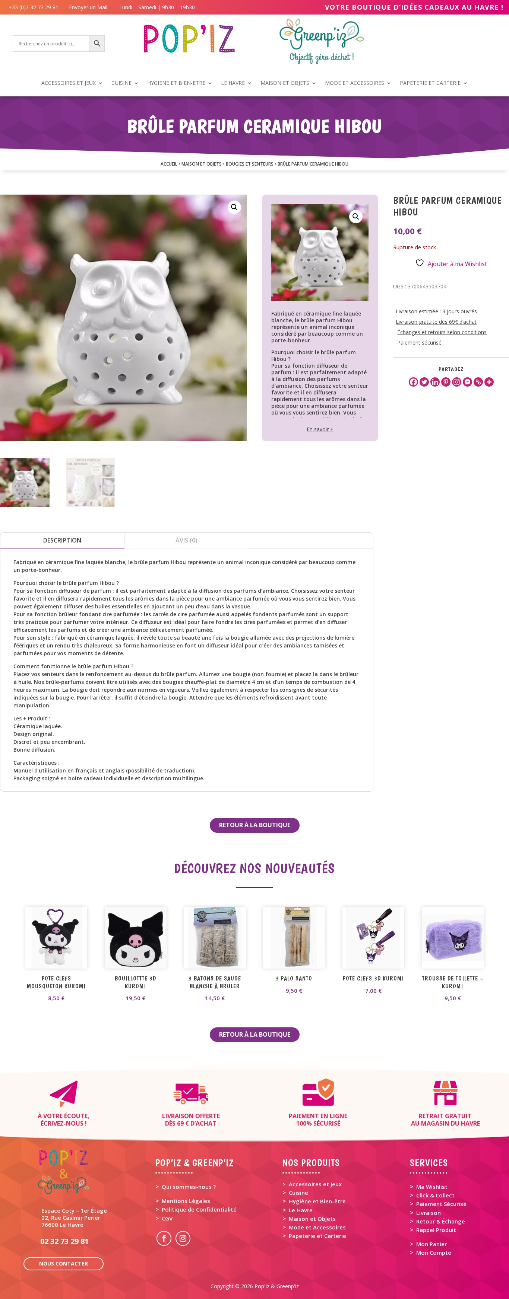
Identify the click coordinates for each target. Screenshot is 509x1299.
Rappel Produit (436, 1230)
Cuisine (298, 1192)
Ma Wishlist (432, 1186)
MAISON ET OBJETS (284, 83)
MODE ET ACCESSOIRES (354, 83)
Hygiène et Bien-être (317, 1201)
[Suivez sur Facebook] (164, 1238)
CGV (167, 1218)
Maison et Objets (312, 1218)
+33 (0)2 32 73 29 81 (35, 7)
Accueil (169, 164)
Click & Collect (435, 1195)
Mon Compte (433, 1252)
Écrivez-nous (62, 1123)
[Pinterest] (445, 382)
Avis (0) (186, 540)
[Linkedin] (435, 382)
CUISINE (121, 83)
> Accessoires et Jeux (312, 1184)
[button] (234, 207)
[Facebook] (413, 382)
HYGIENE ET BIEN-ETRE (176, 83)
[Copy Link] (478, 382)
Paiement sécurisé (419, 342)
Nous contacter (63, 1263)
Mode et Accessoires (317, 1227)
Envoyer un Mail (87, 7)
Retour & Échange (440, 1221)
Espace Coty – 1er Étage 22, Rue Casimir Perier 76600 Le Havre (74, 1217)
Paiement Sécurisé (441, 1203)
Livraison (428, 1212)
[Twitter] (424, 382)
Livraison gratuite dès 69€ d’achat (436, 321)
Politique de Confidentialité (199, 1209)
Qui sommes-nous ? (189, 1186)
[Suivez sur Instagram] (183, 1238)
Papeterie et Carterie (317, 1235)
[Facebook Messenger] (467, 382)
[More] (489, 382)
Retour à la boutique (254, 825)
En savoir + (320, 429)
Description (62, 540)
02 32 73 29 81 (64, 1241)
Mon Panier (431, 1244)
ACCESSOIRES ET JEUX (68, 83)
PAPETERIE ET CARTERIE (430, 83)
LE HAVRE (233, 83)
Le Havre (301, 1210)
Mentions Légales (186, 1200)
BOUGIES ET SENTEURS (250, 164)
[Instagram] (456, 382)
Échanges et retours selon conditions (442, 332)
